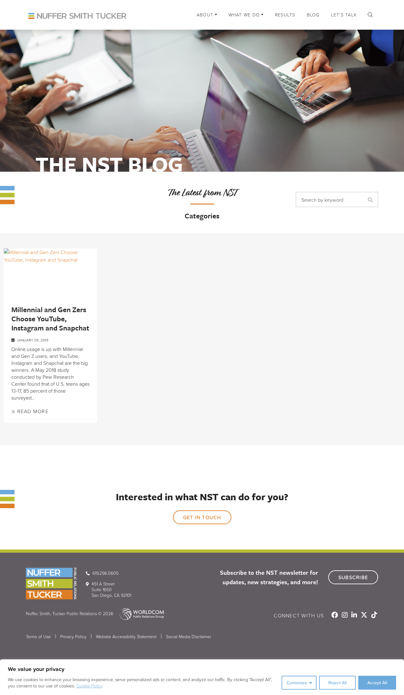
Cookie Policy (89, 686)
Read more (32, 411)
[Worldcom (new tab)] (139, 613)
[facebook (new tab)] (335, 615)
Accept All (377, 683)
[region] (202, 677)
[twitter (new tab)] (364, 615)
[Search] (372, 200)
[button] (370, 15)
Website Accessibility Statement (126, 636)
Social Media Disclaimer (188, 636)
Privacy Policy (73, 636)
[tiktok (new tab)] (374, 615)
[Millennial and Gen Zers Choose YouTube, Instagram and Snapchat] (50, 271)
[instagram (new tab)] (345, 615)
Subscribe (353, 577)
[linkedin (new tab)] (354, 615)
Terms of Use (38, 636)
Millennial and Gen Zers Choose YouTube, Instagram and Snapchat (50, 318)
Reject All (337, 683)
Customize (297, 683)
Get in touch (202, 517)
